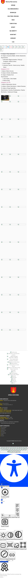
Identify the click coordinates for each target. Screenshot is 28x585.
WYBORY (13, 38)
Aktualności (3, 427)
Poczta (2, 435)
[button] (5, 493)
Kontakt (13, 34)
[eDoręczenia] (4, 46)
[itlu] (14, 444)
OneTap (7, 484)
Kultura (3, 431)
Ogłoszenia (3, 433)
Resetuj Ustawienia (4, 561)
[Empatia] (13, 379)
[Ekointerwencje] (13, 352)
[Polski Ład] (13, 380)
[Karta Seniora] (13, 381)
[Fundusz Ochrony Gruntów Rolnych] (13, 365)
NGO (13, 20)
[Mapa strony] (23, 46)
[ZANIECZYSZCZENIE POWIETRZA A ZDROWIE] (13, 357)
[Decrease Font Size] (2, 487)
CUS (13, 42)
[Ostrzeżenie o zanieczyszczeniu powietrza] (13, 354)
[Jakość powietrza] (13, 363)
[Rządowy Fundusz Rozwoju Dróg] (13, 367)
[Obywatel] (13, 376)
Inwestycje (3, 430)
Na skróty (13, 31)
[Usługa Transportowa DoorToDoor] (13, 369)
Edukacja (13, 12)
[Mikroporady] (13, 377)
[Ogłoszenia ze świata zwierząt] (13, 362)
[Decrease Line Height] (2, 502)
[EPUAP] (7, 46)
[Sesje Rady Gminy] (1, 49)
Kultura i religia (13, 16)
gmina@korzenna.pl (8, 404)
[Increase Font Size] (2, 484)
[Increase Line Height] (2, 500)
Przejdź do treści (3, 560)
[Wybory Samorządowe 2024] (1, 46)
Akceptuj (1, 577)
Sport (13, 27)
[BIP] (10, 46)
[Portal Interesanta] (13, 373)
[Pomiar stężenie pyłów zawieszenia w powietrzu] (13, 360)
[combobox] (14, 450)
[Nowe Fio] (13, 372)
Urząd (13, 5)
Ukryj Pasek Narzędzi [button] (4, 486)
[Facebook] (17, 46)
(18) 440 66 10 (5, 403)
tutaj (20, 574)
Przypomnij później (3, 575)
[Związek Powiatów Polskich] (13, 374)
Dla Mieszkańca (13, 9)
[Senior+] (13, 383)
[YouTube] (14, 46)
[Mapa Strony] (20, 46)
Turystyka (13, 23)
